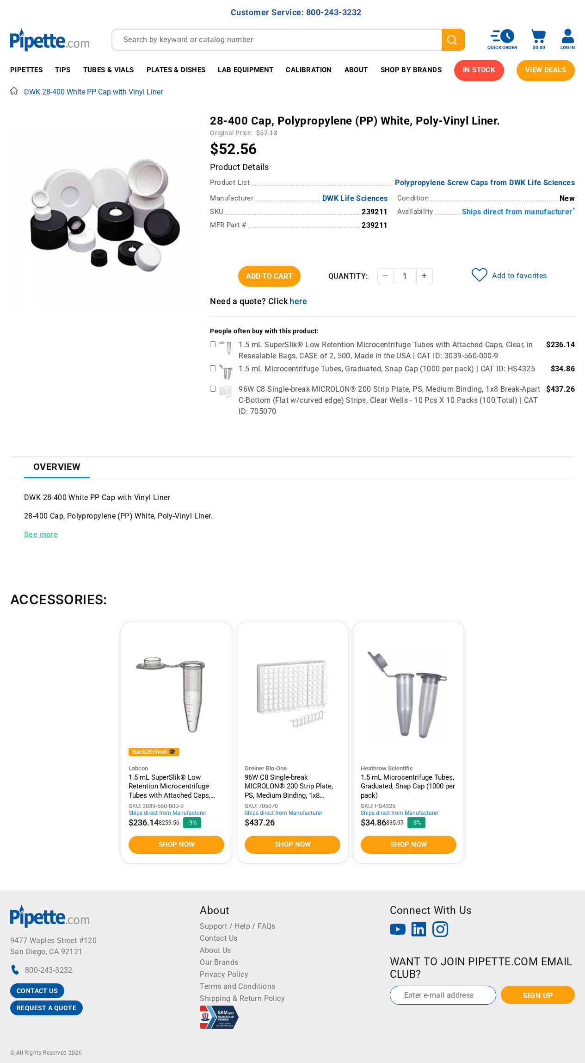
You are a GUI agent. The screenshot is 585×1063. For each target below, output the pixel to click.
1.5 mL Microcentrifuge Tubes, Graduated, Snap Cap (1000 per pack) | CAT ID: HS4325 (387, 368)
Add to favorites (519, 275)
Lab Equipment (245, 70)
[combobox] (288, 40)
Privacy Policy (224, 974)
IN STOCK (479, 70)
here (298, 301)
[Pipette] (49, 39)
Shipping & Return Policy (242, 998)
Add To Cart (269, 276)
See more (41, 534)
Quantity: (348, 276)
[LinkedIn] (419, 930)
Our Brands (219, 962)
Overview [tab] (56, 466)
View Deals (545, 70)
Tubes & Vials (108, 70)
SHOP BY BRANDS (411, 70)
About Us (215, 950)
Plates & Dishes (176, 70)
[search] (453, 40)
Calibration (309, 70)
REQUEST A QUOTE (46, 1008)
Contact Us (218, 938)
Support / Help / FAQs (237, 926)
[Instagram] (440, 930)
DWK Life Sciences (355, 198)
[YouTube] (398, 930)
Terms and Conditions (237, 986)
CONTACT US (37, 990)
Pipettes (26, 70)
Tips (63, 70)
